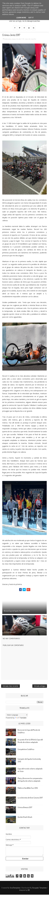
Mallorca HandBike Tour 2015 (28, 788)
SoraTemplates (15, 888)
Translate (22, 718)
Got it (31, 18)
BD (29, 890)
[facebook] (15, 27)
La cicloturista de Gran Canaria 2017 (30, 798)
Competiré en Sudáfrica (26, 749)
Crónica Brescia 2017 (25, 807)
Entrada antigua (39, 686)
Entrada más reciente (10, 686)
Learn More (21, 18)
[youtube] (29, 27)
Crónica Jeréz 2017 (9, 632)
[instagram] (24, 27)
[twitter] (19, 27)
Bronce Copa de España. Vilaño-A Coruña (16, 611)
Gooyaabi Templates (39, 888)
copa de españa (30, 39)
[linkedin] (33, 27)
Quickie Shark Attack (25, 817)
